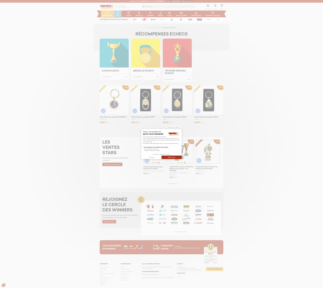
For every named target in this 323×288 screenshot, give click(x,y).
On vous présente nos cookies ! (151, 149)
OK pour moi (171, 157)
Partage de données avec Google (152, 150)
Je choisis (151, 157)
